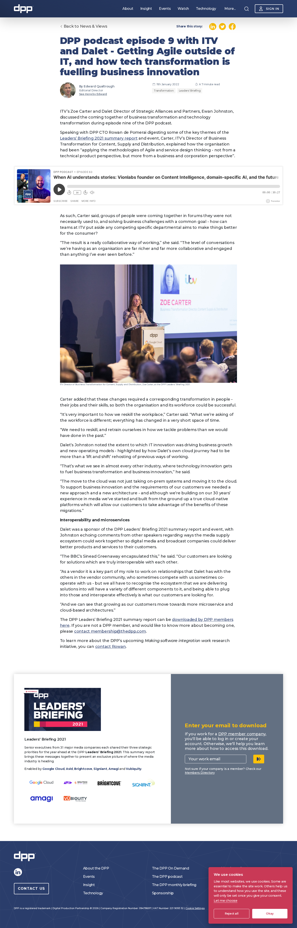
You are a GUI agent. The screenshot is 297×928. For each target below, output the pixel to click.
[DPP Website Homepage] (26, 856)
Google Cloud (53, 769)
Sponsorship (163, 893)
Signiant (100, 769)
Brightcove (83, 769)
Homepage (23, 8)
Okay (270, 913)
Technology (93, 893)
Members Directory (200, 773)
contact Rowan (110, 646)
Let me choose (225, 901)
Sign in (272, 9)
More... (230, 9)
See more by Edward (93, 94)
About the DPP (96, 868)
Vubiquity (133, 769)
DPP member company (242, 734)
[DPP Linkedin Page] (18, 872)
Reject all (232, 913)
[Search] (246, 8)
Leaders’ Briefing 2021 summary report (99, 138)
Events (89, 876)
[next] (258, 759)
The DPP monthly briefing (174, 885)
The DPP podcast (167, 876)
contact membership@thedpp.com (110, 631)
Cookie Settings (195, 908)
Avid (69, 769)
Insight (89, 885)
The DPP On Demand (170, 868)
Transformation (164, 90)
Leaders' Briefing (190, 90)
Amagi (113, 769)
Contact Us (31, 888)
